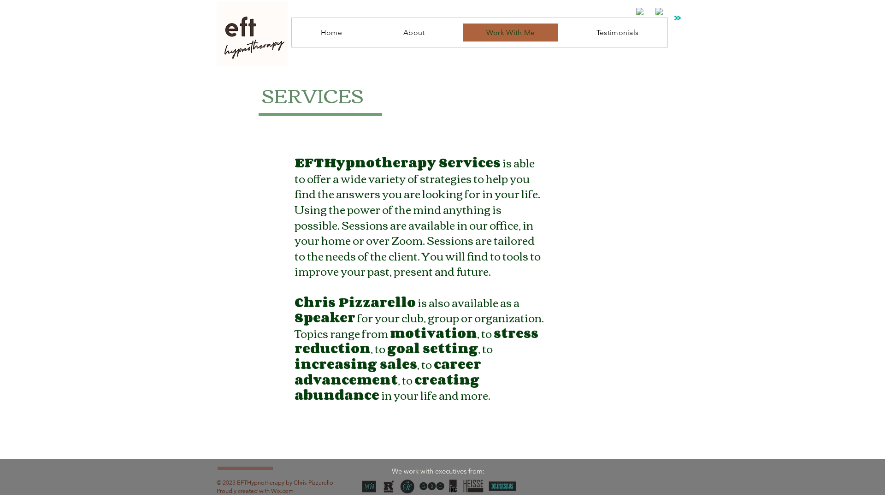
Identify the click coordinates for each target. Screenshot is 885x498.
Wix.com (282, 490)
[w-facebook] (639, 11)
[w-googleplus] (659, 11)
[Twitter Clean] (649, 8)
